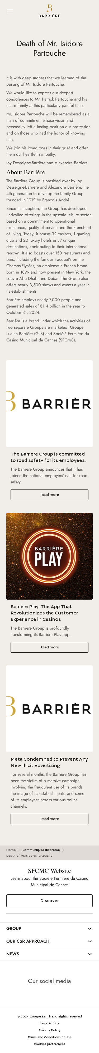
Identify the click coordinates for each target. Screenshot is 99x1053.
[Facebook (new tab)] (64, 996)
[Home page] (49, 11)
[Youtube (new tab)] (49, 996)
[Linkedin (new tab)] (35, 996)
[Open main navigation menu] (10, 11)
